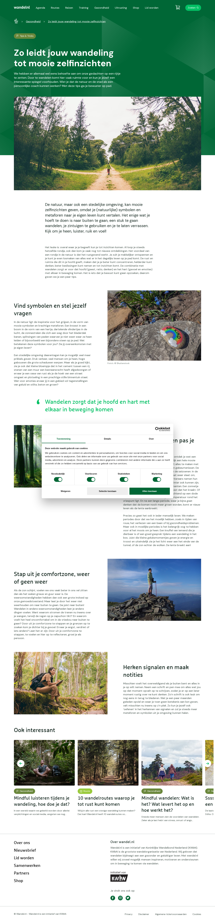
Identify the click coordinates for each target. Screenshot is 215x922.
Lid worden (24, 858)
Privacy (129, 914)
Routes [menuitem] (55, 8)
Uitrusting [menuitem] (121, 8)
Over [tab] (151, 438)
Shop (18, 881)
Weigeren (65, 491)
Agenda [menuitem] (40, 8)
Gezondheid (33, 21)
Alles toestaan (149, 491)
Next (207, 763)
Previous (20, 763)
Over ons (22, 843)
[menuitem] (22, 7)
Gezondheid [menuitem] (101, 8)
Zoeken (192, 7)
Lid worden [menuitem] (151, 8)
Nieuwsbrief (25, 850)
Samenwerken (27, 866)
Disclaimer (143, 914)
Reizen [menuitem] (69, 8)
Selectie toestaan (107, 491)
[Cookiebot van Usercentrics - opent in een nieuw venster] (157, 429)
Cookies (196, 914)
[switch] (91, 479)
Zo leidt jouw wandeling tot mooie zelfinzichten (77, 21)
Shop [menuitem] (136, 8)
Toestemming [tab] (63, 438)
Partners (21, 873)
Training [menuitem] (83, 8)
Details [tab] (107, 438)
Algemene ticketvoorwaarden (171, 914)
